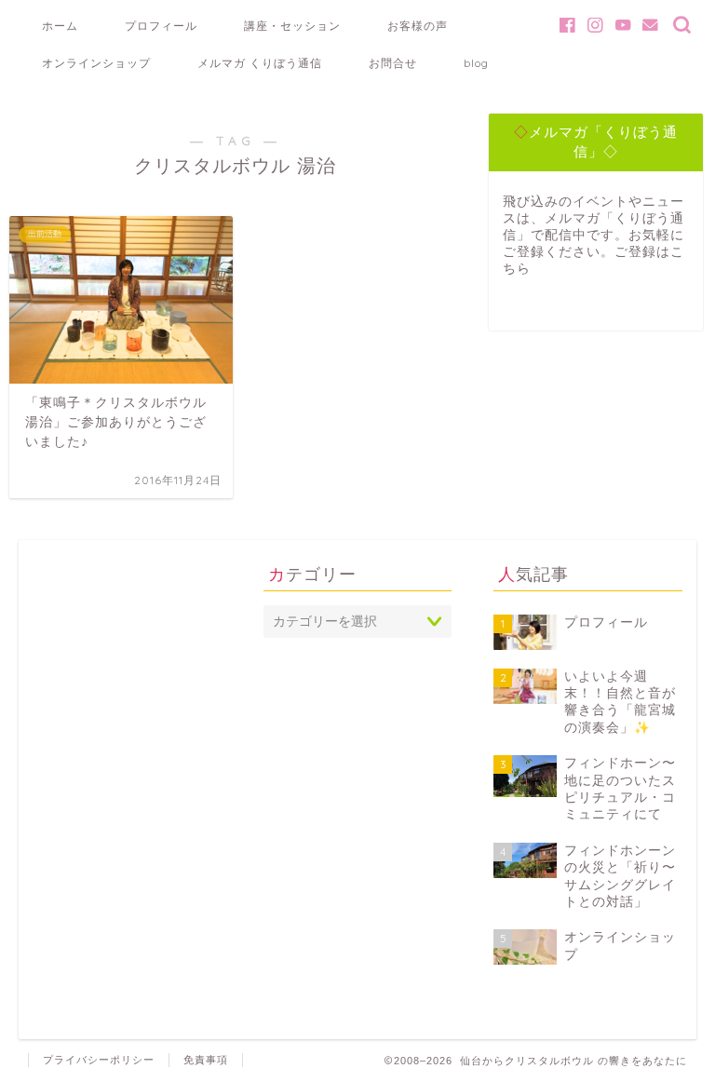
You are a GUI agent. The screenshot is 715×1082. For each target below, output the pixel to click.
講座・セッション (292, 26)
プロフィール (161, 26)
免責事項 (205, 1059)
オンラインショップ (96, 63)
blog (476, 63)
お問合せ (393, 63)
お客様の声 (417, 26)
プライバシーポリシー (99, 1059)
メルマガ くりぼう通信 (259, 63)
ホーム (60, 26)
